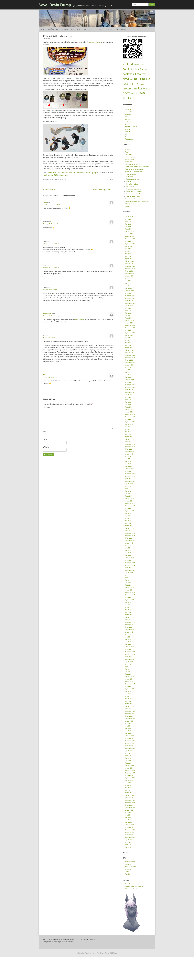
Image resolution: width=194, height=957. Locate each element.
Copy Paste (88, 29)
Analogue (128, 109)
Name (45, 431)
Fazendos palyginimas (132, 157)
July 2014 (128, 575)
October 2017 (129, 479)
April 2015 (128, 553)
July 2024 (128, 278)
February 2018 (129, 469)
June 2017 (128, 488)
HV (131, 79)
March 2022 (128, 347)
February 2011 (129, 676)
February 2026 (129, 231)
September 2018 (130, 451)
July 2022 (128, 338)
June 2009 (128, 726)
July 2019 (128, 427)
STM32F (141, 93)
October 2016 (129, 508)
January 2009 (129, 738)
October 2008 (129, 746)
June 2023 (128, 310)
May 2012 (128, 639)
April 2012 (128, 642)
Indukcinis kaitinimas (131, 127)
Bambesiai (128, 114)
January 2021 (129, 382)
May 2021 (128, 372)
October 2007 (129, 775)
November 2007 (130, 773)
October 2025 (129, 241)
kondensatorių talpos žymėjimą (86, 172)
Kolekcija (109, 29)
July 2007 (128, 783)
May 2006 (128, 817)
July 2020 (128, 397)
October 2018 (129, 449)
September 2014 (130, 570)
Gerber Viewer (129, 159)
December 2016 (130, 503)
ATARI (136, 64)
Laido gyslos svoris (132, 179)
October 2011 (129, 657)
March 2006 (128, 822)
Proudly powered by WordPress (94, 953)
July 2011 (128, 664)
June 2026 (128, 221)
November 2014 (130, 565)
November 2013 (130, 595)
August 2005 (129, 840)
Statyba (133, 94)
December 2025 (130, 236)
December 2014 (130, 563)
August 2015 (129, 543)
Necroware (127, 88)
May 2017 (128, 491)
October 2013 (129, 597)
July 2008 (128, 753)
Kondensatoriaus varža (132, 164)
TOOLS (127, 98)
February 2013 (129, 617)
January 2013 (129, 619)
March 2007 (128, 793)
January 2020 (129, 412)
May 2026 (128, 224)
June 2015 (128, 548)
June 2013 (128, 607)
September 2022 (130, 333)
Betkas (64, 179)
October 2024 (129, 271)
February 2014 (129, 587)
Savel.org (128, 869)
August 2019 (129, 424)
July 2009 (128, 723)
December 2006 (130, 800)
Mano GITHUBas (130, 867)
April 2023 (128, 315)
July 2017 (128, 486)
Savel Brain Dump (55, 4)
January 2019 (129, 441)
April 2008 (128, 760)
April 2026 (128, 226)
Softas (127, 871)
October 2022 (129, 330)
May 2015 (128, 550)
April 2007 (128, 790)
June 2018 (128, 459)
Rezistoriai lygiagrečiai (133, 189)
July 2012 (128, 634)
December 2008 (130, 741)
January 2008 (129, 768)
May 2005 (128, 847)
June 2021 (128, 370)
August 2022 (129, 335)
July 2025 (128, 249)
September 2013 (130, 600)
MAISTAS (141, 84)
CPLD (144, 69)
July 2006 (128, 812)
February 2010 (129, 706)
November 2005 (130, 832)
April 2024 (128, 286)
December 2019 (130, 414)
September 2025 (130, 244)
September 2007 (130, 778)
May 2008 (128, 758)
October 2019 (129, 419)
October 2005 (129, 835)
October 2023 (129, 301)
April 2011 (128, 671)
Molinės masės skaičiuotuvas (134, 169)
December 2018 (130, 444)
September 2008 (130, 748)
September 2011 (130, 659)
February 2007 (129, 795)
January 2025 (129, 263)
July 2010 (128, 694)
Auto (142, 64)
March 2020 (128, 407)
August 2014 (129, 573)
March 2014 (128, 585)
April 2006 (128, 820)
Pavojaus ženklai (130, 174)
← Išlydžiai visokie (49, 189)
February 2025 (129, 261)
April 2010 (128, 701)
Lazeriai (127, 131)
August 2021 (129, 365)
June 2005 (128, 844)
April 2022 (128, 345)
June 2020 (128, 399)
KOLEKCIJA (142, 79)
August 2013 (129, 602)
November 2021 (130, 357)
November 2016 (130, 506)
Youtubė (127, 874)
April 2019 (128, 434)
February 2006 (129, 825)
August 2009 (129, 721)
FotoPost (140, 74)
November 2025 (130, 239)
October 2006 (129, 805)
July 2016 (128, 516)
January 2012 (129, 649)
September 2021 (130, 362)
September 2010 (130, 689)
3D (123, 65)
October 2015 (129, 538)
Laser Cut (128, 129)
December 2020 (130, 385)
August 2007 (129, 780)
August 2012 (129, 632)
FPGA (126, 79)
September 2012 (130, 629)
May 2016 (128, 521)
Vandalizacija (129, 139)
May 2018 (128, 461)
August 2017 (129, 483)
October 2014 (129, 568)
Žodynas (99, 29)
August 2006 (129, 810)
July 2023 (128, 308)
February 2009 (129, 736)
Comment (47, 407)
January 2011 (129, 679)
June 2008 (128, 755)
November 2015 (130, 535)
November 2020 (130, 387)
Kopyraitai (92, 939)
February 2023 (129, 320)
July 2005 (128, 842)
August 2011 (129, 662)
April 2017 (128, 493)
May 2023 (128, 313)
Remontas (144, 88)
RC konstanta (130, 186)
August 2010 (129, 691)
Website (46, 447)
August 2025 (129, 246)
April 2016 (128, 523)
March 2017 (128, 496)
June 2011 (128, 666)
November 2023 (130, 298)
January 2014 (129, 590)
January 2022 (129, 352)
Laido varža (130, 181)
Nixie (135, 88)
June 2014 (128, 577)
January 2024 (129, 293)
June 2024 (128, 281)
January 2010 (129, 708)
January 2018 (129, 471)
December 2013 (130, 592)
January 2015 (129, 560)
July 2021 (128, 367)
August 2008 (129, 751)
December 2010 (130, 681)
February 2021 (129, 380)
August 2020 (129, 394)
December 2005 (130, 830)
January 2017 (129, 501)
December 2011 (130, 652)
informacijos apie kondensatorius (59, 172)
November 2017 (130, 476)
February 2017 (129, 498)
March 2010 (128, 704)
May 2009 (128, 728)
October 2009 (129, 716)
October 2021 (129, 360)
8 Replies (110, 179)
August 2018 (129, 454)
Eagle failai (75, 29)
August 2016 (129, 513)
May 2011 (128, 669)
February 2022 (129, 350)
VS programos (129, 204)
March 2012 (128, 644)
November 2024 (130, 268)
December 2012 (130, 622)
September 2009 (130, 718)
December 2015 (130, 533)
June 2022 (128, 340)
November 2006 (130, 802)
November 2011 (130, 654)
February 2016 (129, 528)
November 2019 (130, 417)
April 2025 (128, 256)
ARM (130, 64)
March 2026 (128, 229)
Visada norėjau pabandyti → (103, 189)
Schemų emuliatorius (131, 889)
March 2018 (128, 466)
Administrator (55, 179)
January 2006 (129, 827)
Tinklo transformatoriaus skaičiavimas (137, 201)
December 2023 (130, 296)
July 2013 (128, 605)
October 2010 (129, 686)
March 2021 (128, 377)
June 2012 (128, 637)
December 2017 (130, 474)
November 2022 (130, 328)
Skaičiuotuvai (53, 29)
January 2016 (129, 530)
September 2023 (130, 303)
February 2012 (129, 647)
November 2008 (130, 743)
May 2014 (128, 580)
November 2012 (130, 624)
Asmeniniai (128, 112)
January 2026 (129, 234)
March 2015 (128, 555)
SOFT (126, 93)
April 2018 (128, 464)
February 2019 (129, 439)
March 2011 (128, 674)
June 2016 (128, 518)
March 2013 (128, 615)
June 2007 (128, 785)
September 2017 (130, 481)
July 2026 (128, 219)
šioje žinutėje (79, 320)
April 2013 (128, 612)
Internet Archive (130, 862)
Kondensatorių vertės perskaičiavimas (137, 167)
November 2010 (130, 684)
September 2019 (130, 422)
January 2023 (129, 323)
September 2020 (130, 392)
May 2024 (128, 283)
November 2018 (130, 446)
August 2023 (129, 305)
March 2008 (128, 763)
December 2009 (130, 711)
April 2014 (128, 582)
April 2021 (128, 375)
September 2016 (130, 511)
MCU (126, 136)
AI (125, 64)
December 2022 (130, 325)
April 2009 (128, 731)
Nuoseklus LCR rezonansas (134, 171)
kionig (45, 202)
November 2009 (130, 713)
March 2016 (128, 526)
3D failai (65, 29)
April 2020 (128, 404)
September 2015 (130, 540)
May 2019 (128, 432)
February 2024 (129, 291)
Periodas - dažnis (132, 184)
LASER (127, 84)
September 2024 (130, 273)
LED (135, 84)
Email (45, 440)
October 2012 (129, 627)
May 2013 (128, 610)
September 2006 (130, 807)
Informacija (121, 29)
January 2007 (129, 798)
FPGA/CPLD (129, 122)
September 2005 (130, 837)
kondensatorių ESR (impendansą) (55, 175)
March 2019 (128, 437)
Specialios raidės (130, 199)
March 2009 (128, 733)
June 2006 (128, 815)
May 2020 (128, 402)
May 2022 (128, 343)
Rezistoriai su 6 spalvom (134, 194)
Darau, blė (128, 884)
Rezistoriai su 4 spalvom (134, 191)
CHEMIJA (135, 69)
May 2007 (128, 788)
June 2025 (128, 251)
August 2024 (129, 276)
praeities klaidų (94, 42)
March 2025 (128, 258)
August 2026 (129, 216)
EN (130, 29)
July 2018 (128, 456)
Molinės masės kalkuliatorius (134, 886)
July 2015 (128, 545)
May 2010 (128, 699)
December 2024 (130, 266)
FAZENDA (128, 74)
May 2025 (128, 254)
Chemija (127, 119)
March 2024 (128, 288)
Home (42, 29)
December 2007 (130, 770)
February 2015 (129, 558)
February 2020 (129, 409)
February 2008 (129, 765)
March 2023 (128, 318)
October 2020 (129, 390)
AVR (126, 69)
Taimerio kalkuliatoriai (133, 196)
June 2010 (128, 696)
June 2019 (128, 429)
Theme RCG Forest (111, 953)
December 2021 (130, 355)
